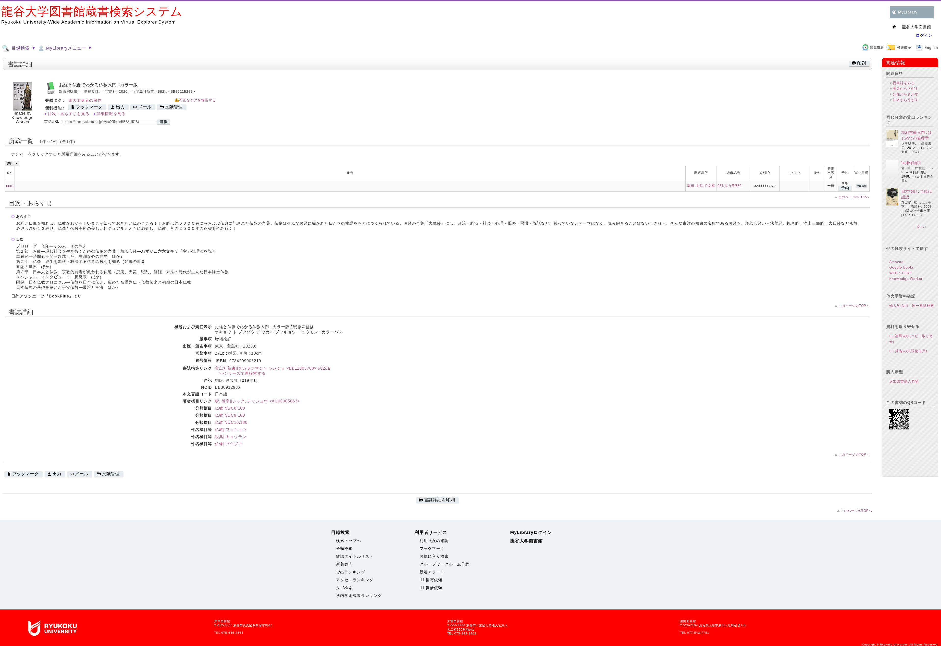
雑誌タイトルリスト (354, 556)
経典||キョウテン (231, 437)
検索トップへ (348, 541)
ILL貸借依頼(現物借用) (908, 351)
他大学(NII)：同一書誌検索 (911, 306)
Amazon (896, 262)
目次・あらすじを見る (68, 114)
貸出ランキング (350, 572)
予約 (845, 188)
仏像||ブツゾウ (228, 444)
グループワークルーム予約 (445, 564)
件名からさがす (905, 100)
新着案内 (344, 564)
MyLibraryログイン (531, 532)
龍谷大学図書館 (526, 540)
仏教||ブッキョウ (231, 429)
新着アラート (432, 572)
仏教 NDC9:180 (230, 415)
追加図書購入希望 (904, 381)
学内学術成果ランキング (359, 596)
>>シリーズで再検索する (240, 373)
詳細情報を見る (111, 114)
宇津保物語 (911, 163)
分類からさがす (905, 94)
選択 (164, 122)
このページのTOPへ (854, 197)
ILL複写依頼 (431, 580)
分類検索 (344, 548)
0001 (10, 186)
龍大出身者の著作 (85, 100)
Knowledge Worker (906, 279)
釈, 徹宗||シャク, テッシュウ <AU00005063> (257, 401)
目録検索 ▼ (23, 48)
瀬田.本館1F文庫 (701, 186)
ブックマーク (432, 548)
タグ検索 (344, 588)
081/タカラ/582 (730, 186)
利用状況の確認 (434, 541)
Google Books (901, 267)
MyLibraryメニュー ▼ (68, 48)
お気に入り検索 (434, 556)
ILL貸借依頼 (431, 588)
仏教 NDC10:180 (231, 422)
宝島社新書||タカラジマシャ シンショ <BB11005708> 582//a (272, 368)
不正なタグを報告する (197, 100)
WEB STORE (900, 273)
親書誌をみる (904, 83)
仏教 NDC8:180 (230, 408)
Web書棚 (861, 185)
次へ (920, 227)
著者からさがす (905, 88)
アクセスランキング (354, 580)
